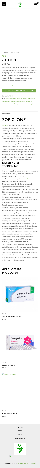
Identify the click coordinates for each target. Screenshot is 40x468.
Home (4, 52)
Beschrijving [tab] (6, 113)
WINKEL (20, 427)
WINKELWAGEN (20, 438)
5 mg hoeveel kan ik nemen (14, 98)
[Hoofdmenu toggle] (4, 4)
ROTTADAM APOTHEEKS (27, 463)
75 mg (25, 98)
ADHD (9, 52)
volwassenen (30, 179)
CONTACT (20, 434)
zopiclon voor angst (26, 104)
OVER (20, 431)
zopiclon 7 (28, 101)
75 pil (29, 98)
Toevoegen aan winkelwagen (19, 91)
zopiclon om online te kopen (11, 104)
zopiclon (15, 101)
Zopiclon (5, 125)
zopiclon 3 (21, 101)
